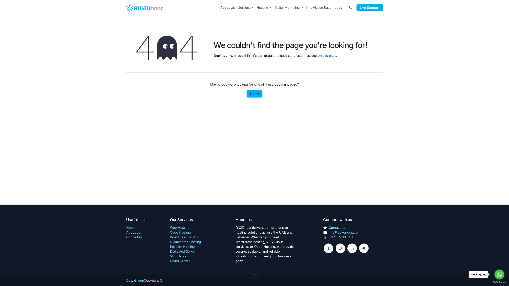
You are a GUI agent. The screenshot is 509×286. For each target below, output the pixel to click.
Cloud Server (180, 261)
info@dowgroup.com (344, 232)
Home (254, 94)
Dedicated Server (183, 251)
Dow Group (135, 280)
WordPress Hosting (184, 237)
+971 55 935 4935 (343, 237)
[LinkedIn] (352, 248)
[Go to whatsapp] (499, 274)
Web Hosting (179, 228)
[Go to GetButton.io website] (499, 282)
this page (329, 56)
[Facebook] (328, 248)
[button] (254, 274)
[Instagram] (340, 248)
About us (133, 232)
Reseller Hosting (182, 247)
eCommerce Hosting (185, 242)
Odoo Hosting (180, 232)
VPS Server (179, 256)
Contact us (134, 237)
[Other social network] (364, 248)
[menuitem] (227, 8)
